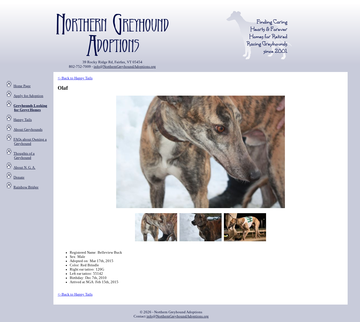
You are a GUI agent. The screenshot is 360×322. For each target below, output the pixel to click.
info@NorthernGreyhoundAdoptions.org (125, 66)
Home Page (22, 86)
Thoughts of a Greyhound (24, 156)
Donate (19, 177)
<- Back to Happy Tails (75, 78)
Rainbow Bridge (26, 187)
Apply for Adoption (28, 96)
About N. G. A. (24, 168)
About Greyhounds (28, 130)
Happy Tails (23, 120)
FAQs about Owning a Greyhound (30, 142)
